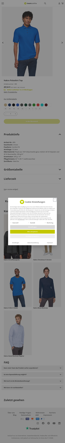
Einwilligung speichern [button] (32, 236)
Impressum (50, 242)
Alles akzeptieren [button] (32, 231)
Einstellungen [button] (21, 219)
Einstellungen (15, 242)
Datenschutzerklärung (33, 242)
